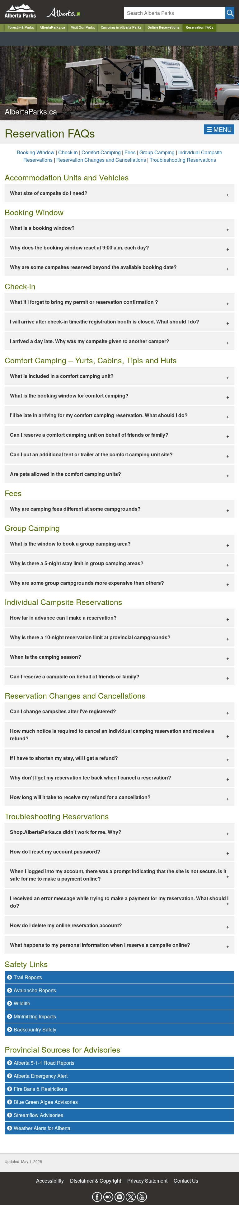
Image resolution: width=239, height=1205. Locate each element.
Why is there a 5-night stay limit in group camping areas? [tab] (76, 563)
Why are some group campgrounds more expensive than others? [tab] (87, 582)
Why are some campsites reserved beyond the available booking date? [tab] (93, 267)
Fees (130, 152)
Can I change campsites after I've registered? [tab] (63, 711)
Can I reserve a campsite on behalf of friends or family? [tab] (74, 676)
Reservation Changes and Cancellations (101, 159)
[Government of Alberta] (61, 10)
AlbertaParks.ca (52, 28)
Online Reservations (164, 28)
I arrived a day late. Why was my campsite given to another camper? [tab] (89, 341)
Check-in (68, 152)
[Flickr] (108, 1195)
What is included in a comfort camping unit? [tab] (62, 375)
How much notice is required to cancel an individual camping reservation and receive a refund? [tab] (112, 734)
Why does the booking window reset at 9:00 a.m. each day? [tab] (79, 247)
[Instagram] (119, 1195)
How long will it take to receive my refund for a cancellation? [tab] (80, 797)
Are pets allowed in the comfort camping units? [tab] (65, 473)
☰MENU (219, 129)
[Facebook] (97, 1195)
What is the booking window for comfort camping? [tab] (69, 395)
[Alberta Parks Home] (24, 10)
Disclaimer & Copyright (95, 1180)
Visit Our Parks (83, 28)
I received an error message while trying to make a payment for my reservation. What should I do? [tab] (119, 902)
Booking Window (36, 152)
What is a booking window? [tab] (42, 227)
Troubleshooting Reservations (183, 159)
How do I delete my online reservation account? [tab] (66, 925)
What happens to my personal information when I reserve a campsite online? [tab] (100, 944)
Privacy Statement (147, 1180)
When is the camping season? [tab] (45, 656)
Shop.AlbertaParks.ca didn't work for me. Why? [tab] (65, 831)
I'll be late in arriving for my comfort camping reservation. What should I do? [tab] (99, 415)
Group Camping (157, 152)
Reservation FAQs (199, 28)
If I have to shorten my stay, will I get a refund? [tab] (64, 757)
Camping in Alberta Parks (121, 28)
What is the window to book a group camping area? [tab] (70, 543)
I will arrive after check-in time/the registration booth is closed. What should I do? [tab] (104, 321)
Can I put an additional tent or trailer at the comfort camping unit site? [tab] (91, 454)
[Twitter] (131, 1195)
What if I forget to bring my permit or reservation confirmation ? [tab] (84, 301)
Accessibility (50, 1180)
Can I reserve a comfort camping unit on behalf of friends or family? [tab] (89, 434)
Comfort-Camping (101, 152)
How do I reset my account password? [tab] (55, 851)
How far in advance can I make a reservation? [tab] (63, 617)
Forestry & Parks (21, 28)
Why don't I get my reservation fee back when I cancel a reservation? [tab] (90, 777)
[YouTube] (142, 1195)
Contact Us (186, 1180)
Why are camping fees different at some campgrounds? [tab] (75, 508)
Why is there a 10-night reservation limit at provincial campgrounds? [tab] (90, 637)
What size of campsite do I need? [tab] (48, 193)
